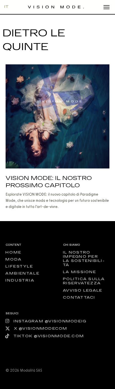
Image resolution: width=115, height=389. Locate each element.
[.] (106, 7)
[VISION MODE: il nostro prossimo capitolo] (57, 116)
